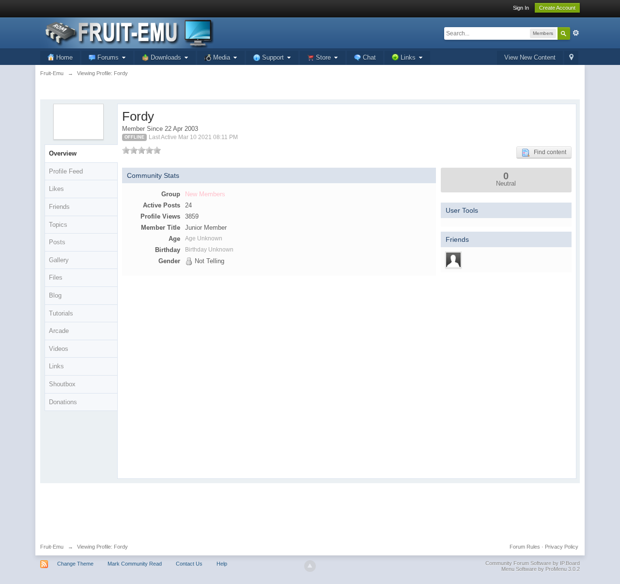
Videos (58, 348)
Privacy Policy (561, 547)
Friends (59, 206)
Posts (57, 242)
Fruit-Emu (51, 547)
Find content (547, 152)
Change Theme (75, 564)
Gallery (59, 260)
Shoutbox (62, 384)
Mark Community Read (135, 564)
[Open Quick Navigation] (571, 58)
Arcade (59, 330)
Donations (63, 402)
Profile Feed (66, 171)
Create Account (557, 8)
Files (55, 277)
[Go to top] (310, 566)
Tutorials (61, 313)
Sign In (521, 8)
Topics (58, 224)
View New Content (530, 57)
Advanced (576, 33)
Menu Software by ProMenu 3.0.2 (540, 569)
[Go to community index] (127, 32)
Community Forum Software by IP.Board (532, 563)
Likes (56, 188)
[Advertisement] (310, 510)
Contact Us (189, 564)
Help (222, 564)
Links (56, 366)
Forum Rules (525, 547)
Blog (55, 295)
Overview (63, 153)
